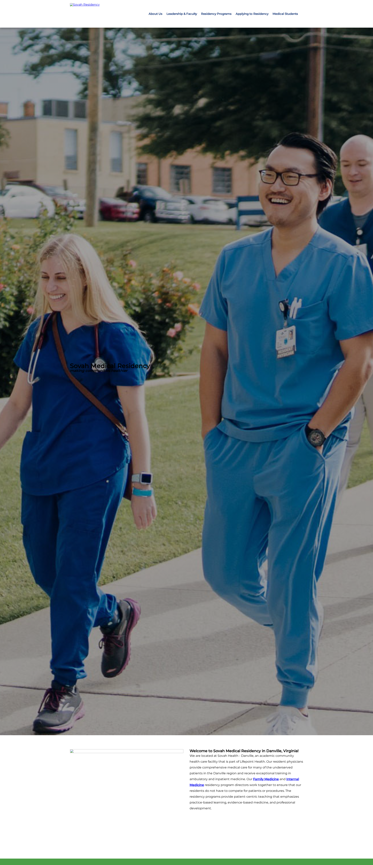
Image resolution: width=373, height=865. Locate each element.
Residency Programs (216, 14)
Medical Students (285, 14)
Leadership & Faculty (181, 14)
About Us (155, 14)
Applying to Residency (252, 14)
